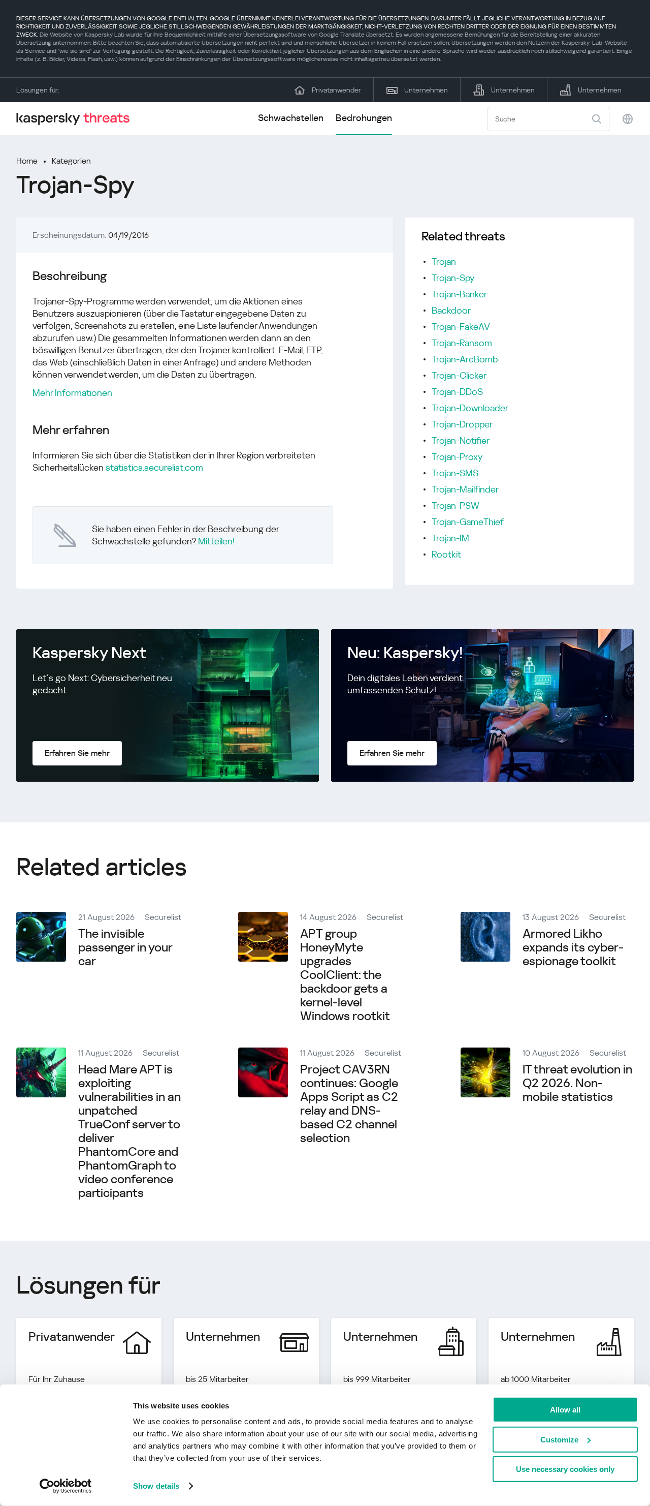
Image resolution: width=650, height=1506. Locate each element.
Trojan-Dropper (462, 424)
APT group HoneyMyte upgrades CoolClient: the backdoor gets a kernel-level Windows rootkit (345, 975)
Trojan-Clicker (459, 375)
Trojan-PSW (455, 505)
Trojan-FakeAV (461, 326)
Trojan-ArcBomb (465, 359)
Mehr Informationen (72, 392)
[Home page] (77, 118)
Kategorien (71, 161)
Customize (559, 1439)
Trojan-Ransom (462, 342)
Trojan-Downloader (470, 408)
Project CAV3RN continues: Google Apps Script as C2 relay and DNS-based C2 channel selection (349, 1103)
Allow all (565, 1409)
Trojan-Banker (459, 294)
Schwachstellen (290, 117)
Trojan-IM (450, 538)
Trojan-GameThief (468, 521)
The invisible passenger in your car (125, 947)
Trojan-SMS (455, 473)
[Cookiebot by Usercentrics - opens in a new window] (65, 1486)
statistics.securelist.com (154, 467)
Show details (156, 1486)
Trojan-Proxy (457, 456)
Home (27, 161)
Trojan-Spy (453, 277)
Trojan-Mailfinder (465, 489)
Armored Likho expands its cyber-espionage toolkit (573, 947)
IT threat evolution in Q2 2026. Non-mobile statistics (577, 1083)
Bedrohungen (364, 117)
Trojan (444, 261)
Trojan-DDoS (457, 391)
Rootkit (446, 554)
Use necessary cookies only (565, 1469)
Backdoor (451, 310)
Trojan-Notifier (461, 440)
